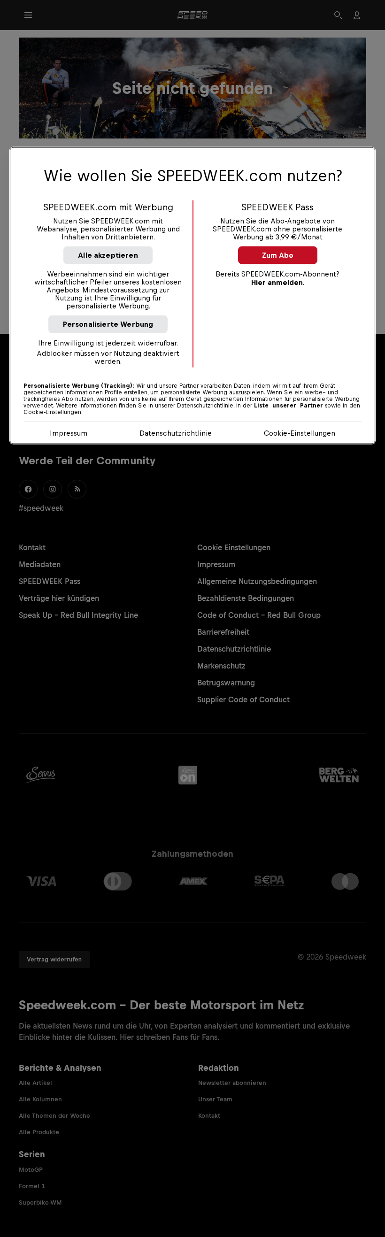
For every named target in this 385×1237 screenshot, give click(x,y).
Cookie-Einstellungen (299, 433)
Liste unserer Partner (288, 405)
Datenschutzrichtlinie (175, 433)
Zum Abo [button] (277, 255)
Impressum (68, 433)
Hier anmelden (277, 282)
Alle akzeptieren (108, 255)
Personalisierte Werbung (108, 324)
